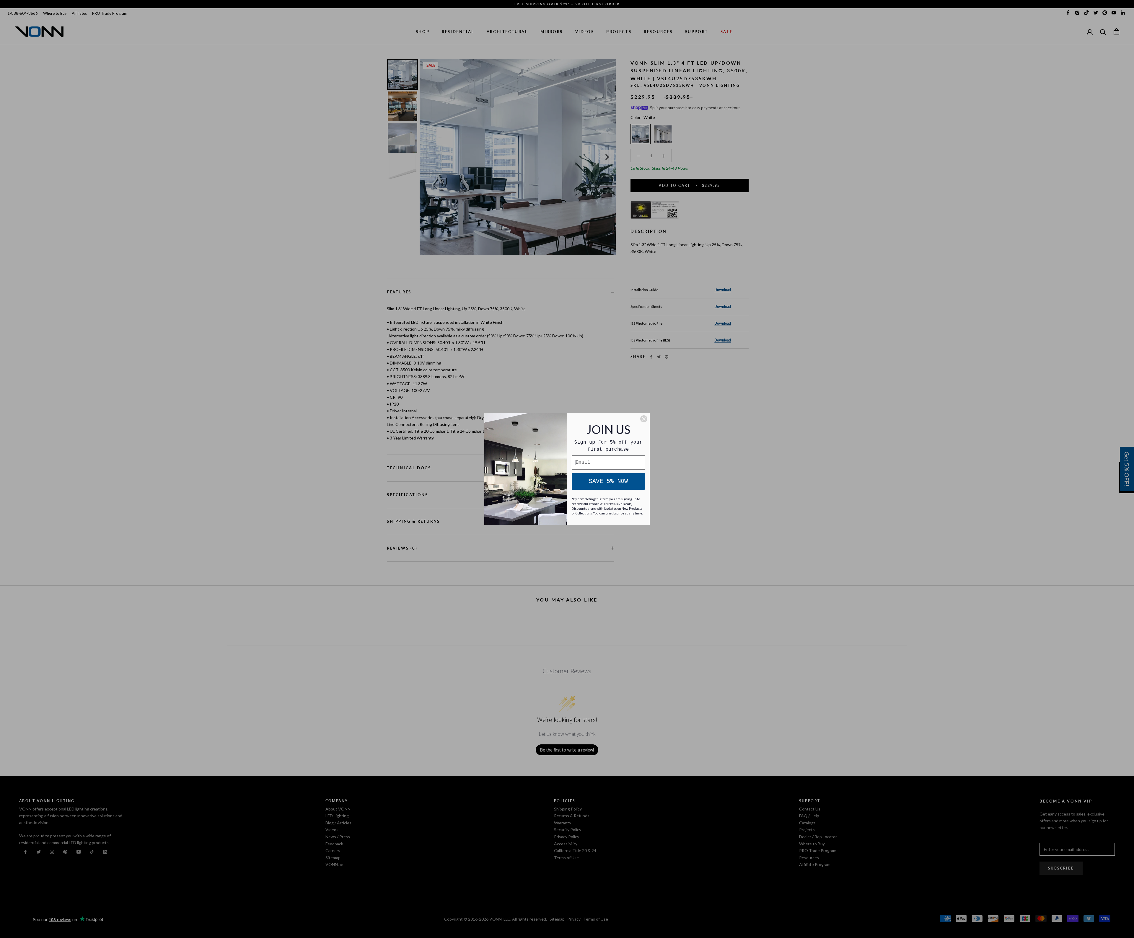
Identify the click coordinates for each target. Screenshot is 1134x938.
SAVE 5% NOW (608, 481)
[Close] (643, 418)
